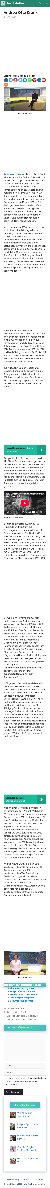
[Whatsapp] (30, 80)
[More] (6, 85)
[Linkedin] (39, 80)
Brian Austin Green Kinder (24, 994)
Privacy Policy (13, 1179)
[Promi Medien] (3, 3)
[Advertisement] (25, 48)
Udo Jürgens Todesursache (21, 1019)
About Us (38, 1179)
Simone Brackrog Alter (22, 988)
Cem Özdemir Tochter (21, 1000)
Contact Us (27, 1179)
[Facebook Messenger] (25, 80)
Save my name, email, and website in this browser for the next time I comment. (26, 1081)
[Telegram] (11, 80)
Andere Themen (15, 1008)
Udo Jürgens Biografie (22, 997)
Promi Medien (15, 3)
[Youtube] (44, 80)
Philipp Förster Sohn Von (23, 991)
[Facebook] (6, 80)
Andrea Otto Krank (14, 174)
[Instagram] (15, 80)
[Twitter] (20, 80)
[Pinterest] (34, 80)
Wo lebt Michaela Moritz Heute (23, 1015)
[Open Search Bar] (40, 3)
